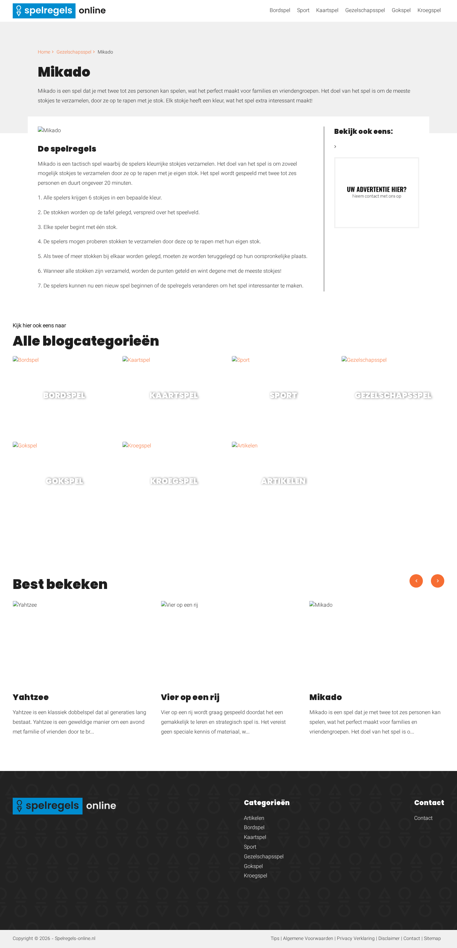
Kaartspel (327, 11)
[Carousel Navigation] (426, 587)
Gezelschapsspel (365, 11)
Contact (423, 818)
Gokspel (401, 11)
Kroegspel (429, 11)
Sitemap (432, 939)
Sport (303, 11)
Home (44, 52)
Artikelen (254, 818)
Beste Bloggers (355, 147)
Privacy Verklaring (356, 939)
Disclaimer (389, 939)
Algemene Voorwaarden (308, 939)
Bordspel (280, 11)
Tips (275, 939)
